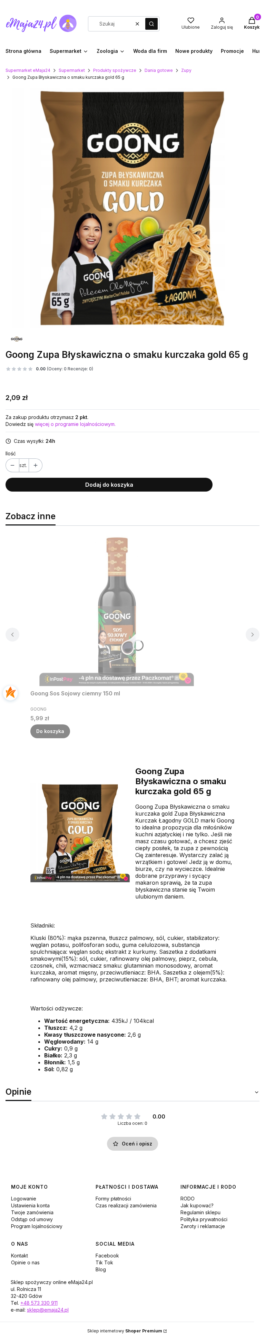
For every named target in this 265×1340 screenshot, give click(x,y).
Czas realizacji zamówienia (126, 1205)
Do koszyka (50, 731)
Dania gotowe (159, 70)
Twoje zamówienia (32, 1212)
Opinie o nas (25, 1262)
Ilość (11, 453)
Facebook (107, 1255)
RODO (187, 1198)
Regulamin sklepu (200, 1212)
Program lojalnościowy (36, 1226)
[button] (151, 24)
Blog (101, 1269)
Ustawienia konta (30, 1205)
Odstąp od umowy (32, 1219)
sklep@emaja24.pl (48, 1310)
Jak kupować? (197, 1205)
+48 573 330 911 (39, 1303)
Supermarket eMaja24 (28, 70)
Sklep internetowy (124, 1330)
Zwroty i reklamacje (202, 1226)
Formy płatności (113, 1198)
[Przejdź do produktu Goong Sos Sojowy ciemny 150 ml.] (116, 609)
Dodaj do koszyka (109, 484)
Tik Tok (104, 1262)
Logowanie (23, 1198)
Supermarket (72, 70)
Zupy (186, 70)
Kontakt (19, 1255)
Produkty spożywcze (114, 70)
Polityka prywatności (203, 1219)
